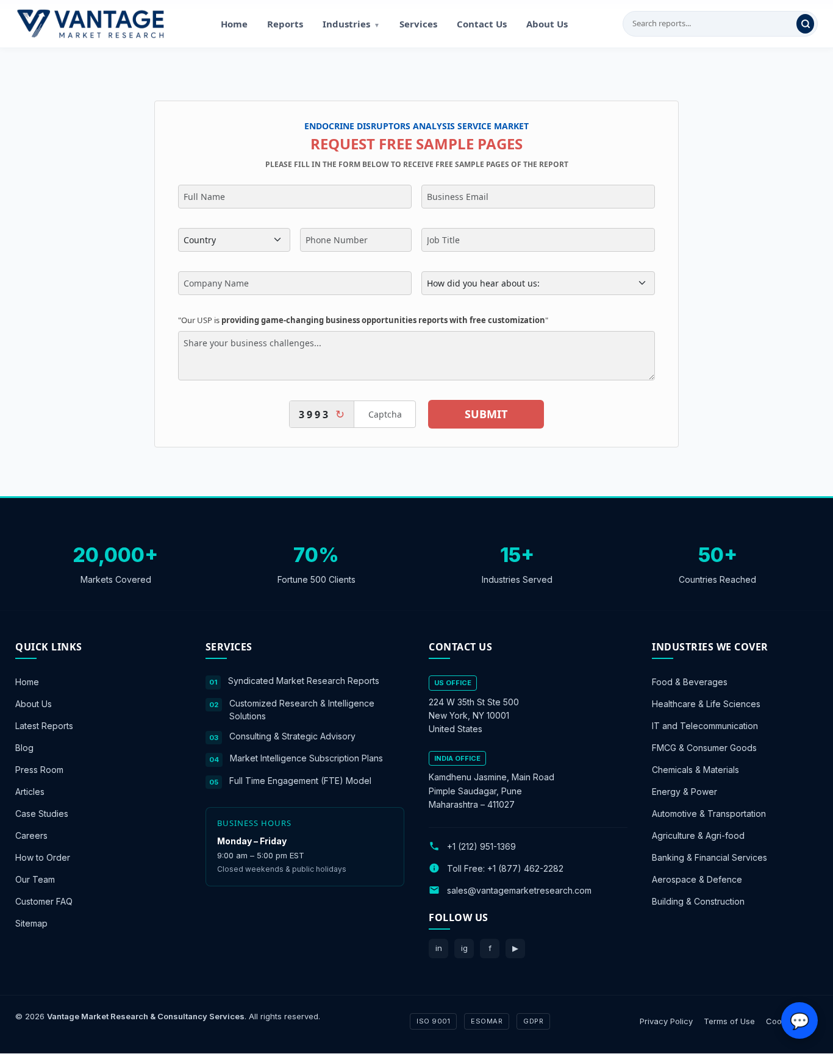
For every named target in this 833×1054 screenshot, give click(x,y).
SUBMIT (486, 414)
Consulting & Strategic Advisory (292, 736)
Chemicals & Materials (695, 769)
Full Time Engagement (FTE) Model (300, 780)
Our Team (35, 879)
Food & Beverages (690, 682)
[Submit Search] (805, 24)
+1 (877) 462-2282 (525, 868)
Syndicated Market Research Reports (303, 680)
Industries (351, 24)
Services (418, 24)
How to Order (42, 857)
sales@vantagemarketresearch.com (519, 890)
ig (464, 948)
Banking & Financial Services (709, 857)
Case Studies (41, 813)
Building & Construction (698, 901)
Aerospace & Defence (697, 879)
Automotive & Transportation (709, 813)
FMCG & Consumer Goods (704, 747)
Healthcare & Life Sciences (706, 704)
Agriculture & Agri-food (698, 835)
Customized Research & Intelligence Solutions (301, 709)
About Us (547, 24)
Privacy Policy (666, 1021)
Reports (285, 24)
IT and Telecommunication (705, 726)
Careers (31, 835)
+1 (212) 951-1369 (481, 846)
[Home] (90, 24)
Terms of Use (729, 1021)
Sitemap (31, 923)
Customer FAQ (44, 901)
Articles (30, 791)
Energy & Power (684, 791)
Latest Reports (44, 726)
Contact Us (482, 24)
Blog (24, 747)
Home (234, 24)
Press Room (39, 769)
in (438, 948)
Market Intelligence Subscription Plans (306, 758)
